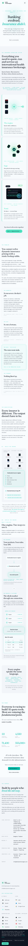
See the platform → (14, 768)
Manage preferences (7, 940)
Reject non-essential (19, 940)
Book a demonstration (14, 772)
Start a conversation (14, 40)
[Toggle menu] (24, 2)
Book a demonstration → (14, 231)
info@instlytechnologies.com (8, 888)
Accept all (5, 943)
